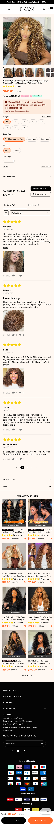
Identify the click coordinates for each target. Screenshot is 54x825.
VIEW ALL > (27, 675)
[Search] (44, 9)
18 (24, 122)
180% (7, 150)
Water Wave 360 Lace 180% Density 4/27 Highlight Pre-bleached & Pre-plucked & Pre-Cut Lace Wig (39, 574)
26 (16, 128)
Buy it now (40, 820)
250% (16, 150)
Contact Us (7, 715)
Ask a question (39, 194)
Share (5, 166)
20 (33, 122)
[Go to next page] (37, 467)
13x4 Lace (44, 139)
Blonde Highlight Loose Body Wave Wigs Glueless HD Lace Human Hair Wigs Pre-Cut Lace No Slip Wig (13, 662)
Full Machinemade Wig (14, 139)
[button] (9, 86)
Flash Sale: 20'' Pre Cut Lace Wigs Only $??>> (27, 2)
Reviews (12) (9, 176)
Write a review (39, 188)
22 (41, 122)
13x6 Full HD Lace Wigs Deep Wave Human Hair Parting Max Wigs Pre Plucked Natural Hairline (14, 618)
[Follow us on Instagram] (12, 751)
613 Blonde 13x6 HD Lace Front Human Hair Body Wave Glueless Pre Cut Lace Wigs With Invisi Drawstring (14, 574)
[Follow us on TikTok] (24, 751)
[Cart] (49, 9)
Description (9, 479)
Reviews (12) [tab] (9, 205)
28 (24, 128)
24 (7, 128)
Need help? (46, 166)
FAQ (5, 487)
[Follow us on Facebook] (6, 751)
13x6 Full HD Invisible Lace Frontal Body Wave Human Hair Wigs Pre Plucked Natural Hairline (13, 531)
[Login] (9, 9)
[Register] (42, 744)
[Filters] (6, 212)
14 (7, 122)
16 (16, 122)
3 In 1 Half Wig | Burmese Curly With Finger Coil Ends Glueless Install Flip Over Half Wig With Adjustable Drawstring (40, 662)
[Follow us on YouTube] (18, 751)
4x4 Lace (32, 139)
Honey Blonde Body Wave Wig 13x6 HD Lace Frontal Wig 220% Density (40, 618)
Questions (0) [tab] (33, 205)
